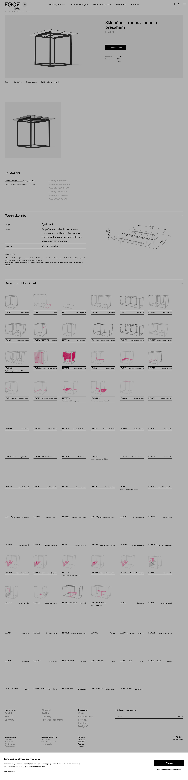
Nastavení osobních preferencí (169, 769)
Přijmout (169, 763)
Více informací (9, 771)
